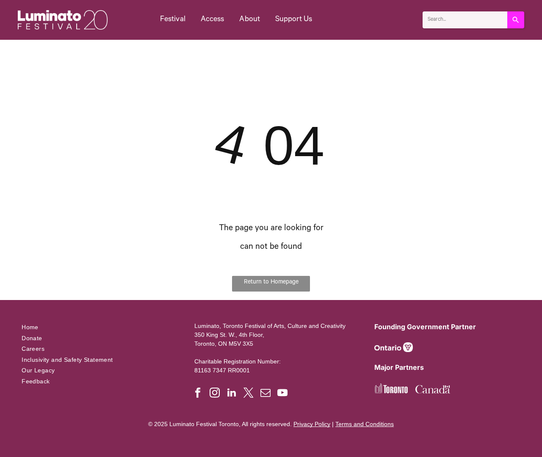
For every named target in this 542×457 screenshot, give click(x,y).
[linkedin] (231, 393)
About (249, 20)
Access (212, 20)
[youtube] (282, 393)
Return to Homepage (271, 282)
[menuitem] (98, 327)
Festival (172, 20)
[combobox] (465, 19)
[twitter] (248, 393)
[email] (265, 393)
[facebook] (197, 393)
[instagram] (214, 393)
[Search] (515, 19)
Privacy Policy (311, 424)
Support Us (293, 20)
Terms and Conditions (364, 424)
